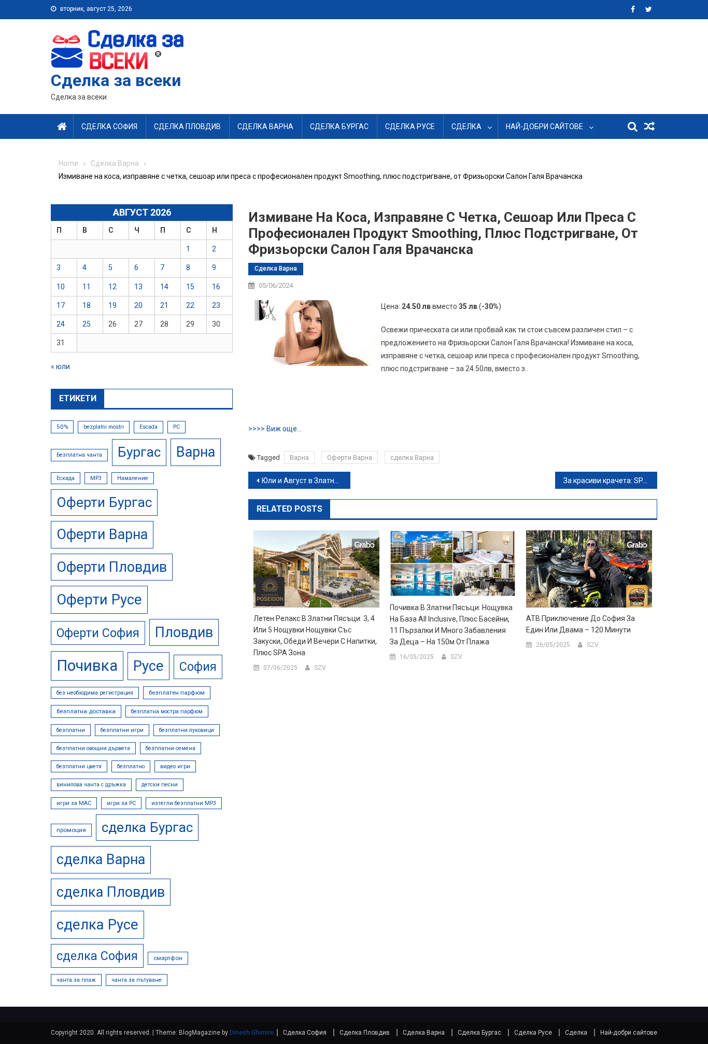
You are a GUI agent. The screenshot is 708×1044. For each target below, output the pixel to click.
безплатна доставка (86, 711)
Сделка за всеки (116, 80)
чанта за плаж (76, 980)
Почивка (87, 665)
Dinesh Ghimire (252, 1032)
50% (62, 426)
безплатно (131, 766)
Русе (148, 665)
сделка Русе (97, 924)
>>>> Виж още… (275, 429)
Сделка (466, 126)
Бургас (139, 452)
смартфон (167, 958)
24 (60, 324)
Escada (148, 427)
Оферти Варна (349, 457)
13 (138, 287)
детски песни (159, 784)
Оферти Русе (99, 599)
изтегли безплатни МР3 (183, 803)
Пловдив (184, 632)
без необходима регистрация (94, 692)
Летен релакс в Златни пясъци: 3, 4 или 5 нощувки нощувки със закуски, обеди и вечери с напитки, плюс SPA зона (315, 635)
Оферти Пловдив (111, 567)
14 (164, 287)
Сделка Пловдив (187, 126)
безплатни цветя (79, 766)
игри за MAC (73, 803)
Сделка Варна (265, 126)
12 (112, 287)
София (198, 666)
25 (86, 324)
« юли (60, 366)
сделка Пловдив (110, 892)
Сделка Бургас (339, 126)
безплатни (70, 730)
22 (190, 305)
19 (112, 305)
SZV (320, 667)
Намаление (132, 478)
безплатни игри (122, 730)
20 (138, 305)
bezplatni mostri (103, 427)
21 (164, 305)
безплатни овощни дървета (93, 748)
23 (216, 305)
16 (216, 287)
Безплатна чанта (79, 455)
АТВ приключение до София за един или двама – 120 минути (580, 624)
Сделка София (109, 126)
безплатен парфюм (177, 692)
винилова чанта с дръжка (91, 784)
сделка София (97, 956)
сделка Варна (412, 457)
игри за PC (121, 803)
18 (86, 305)
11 (86, 287)
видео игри (175, 766)
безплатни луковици (186, 730)
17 (60, 305)
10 (60, 287)
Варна (299, 457)
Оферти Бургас (104, 502)
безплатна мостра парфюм (167, 711)
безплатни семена (170, 748)
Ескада (65, 478)
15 (190, 287)
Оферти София (97, 633)
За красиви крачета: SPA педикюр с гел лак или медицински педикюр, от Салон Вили (610, 480)
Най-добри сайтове (544, 126)
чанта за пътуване (136, 980)
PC (176, 427)
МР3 (96, 478)
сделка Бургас (147, 827)
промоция (71, 830)
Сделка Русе (410, 126)
